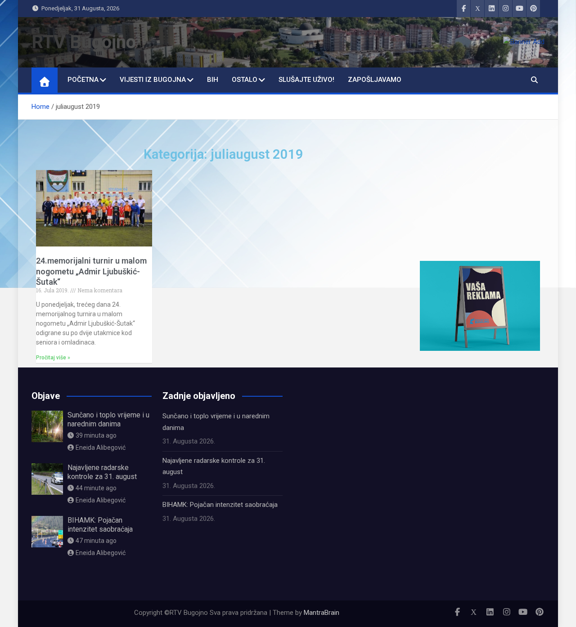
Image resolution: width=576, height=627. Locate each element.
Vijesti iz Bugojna (153, 80)
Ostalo (244, 80)
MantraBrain (321, 613)
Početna (83, 80)
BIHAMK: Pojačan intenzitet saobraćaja (100, 524)
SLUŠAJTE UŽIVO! (306, 80)
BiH (212, 80)
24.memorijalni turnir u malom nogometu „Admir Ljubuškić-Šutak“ (91, 271)
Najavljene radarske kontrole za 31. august (102, 471)
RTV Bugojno (84, 42)
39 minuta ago (96, 435)
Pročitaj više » (53, 357)
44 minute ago (96, 488)
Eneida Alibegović (101, 447)
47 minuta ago (96, 540)
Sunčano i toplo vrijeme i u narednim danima (108, 419)
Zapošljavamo (374, 80)
